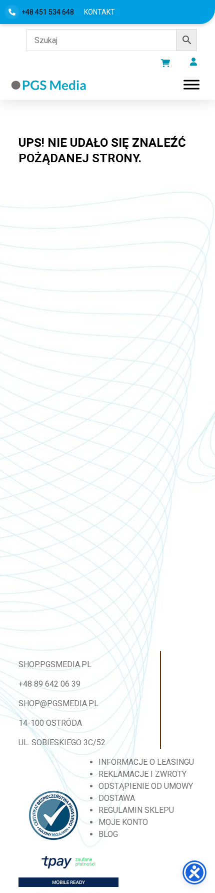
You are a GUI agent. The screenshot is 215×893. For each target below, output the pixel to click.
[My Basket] (165, 63)
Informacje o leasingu (146, 762)
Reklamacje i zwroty (142, 774)
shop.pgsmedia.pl (55, 664)
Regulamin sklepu (136, 810)
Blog (108, 834)
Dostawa (116, 798)
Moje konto (123, 822)
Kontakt (99, 12)
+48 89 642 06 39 (49, 684)
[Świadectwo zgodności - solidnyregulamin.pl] (53, 815)
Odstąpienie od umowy (145, 786)
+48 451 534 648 (48, 12)
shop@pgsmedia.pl (58, 703)
